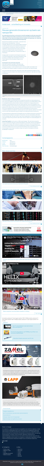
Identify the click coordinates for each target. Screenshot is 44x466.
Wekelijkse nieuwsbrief (8, 453)
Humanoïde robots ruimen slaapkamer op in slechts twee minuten (19, 286)
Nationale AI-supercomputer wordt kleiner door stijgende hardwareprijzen (17, 221)
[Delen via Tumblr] (37, 135)
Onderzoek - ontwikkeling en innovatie (21, 12)
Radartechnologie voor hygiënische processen (12, 418)
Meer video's (38, 313)
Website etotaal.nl (7, 454)
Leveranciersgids (13, 145)
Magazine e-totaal (6, 450)
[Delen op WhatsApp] (26, 135)
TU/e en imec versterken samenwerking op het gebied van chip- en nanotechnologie (19, 173)
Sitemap (19, 454)
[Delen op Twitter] (30, 135)
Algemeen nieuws (11, 12)
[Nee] (42, 463)
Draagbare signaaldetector (8, 411)
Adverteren (20, 449)
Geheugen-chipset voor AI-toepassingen (11, 416)
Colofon (40, 7)
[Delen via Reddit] (34, 135)
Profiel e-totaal (6, 449)
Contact (40, 5)
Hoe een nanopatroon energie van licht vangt (12, 210)
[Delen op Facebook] (28, 135)
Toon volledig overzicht (35, 186)
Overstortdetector (7, 415)
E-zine (4, 451)
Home (7, 12)
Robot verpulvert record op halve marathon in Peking (16, 311)
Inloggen (40, 0)
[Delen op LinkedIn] (32, 135)
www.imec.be (12, 144)
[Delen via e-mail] (41, 135)
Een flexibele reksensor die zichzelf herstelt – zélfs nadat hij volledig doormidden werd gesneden (20, 162)
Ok (22, 464)
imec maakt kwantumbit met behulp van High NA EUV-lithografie (15, 183)
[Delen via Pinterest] (35, 135)
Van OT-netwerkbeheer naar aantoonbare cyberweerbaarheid (15, 413)
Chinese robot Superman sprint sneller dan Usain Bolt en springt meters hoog (21, 260)
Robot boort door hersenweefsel (9, 200)
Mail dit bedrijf (12, 143)
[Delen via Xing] (39, 135)
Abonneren (39, 2)
